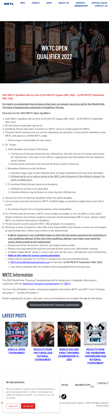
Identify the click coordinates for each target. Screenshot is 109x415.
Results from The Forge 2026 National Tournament (42, 354)
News (64, 385)
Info (22, 3)
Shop (49, 3)
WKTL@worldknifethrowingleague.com (30, 262)
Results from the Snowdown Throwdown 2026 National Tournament (95, 356)
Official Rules (99, 3)
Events (36, 3)
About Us (64, 3)
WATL (67, 284)
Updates (80, 3)
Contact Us (101, 6)
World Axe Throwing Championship (41, 284)
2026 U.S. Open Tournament (16, 351)
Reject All (13, 406)
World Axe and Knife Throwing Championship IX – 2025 (69, 354)
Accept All (28, 406)
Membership (81, 6)
